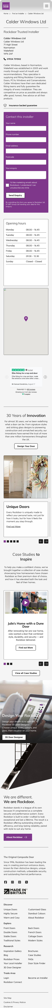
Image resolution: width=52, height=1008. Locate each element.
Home (6, 14)
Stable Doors (10, 936)
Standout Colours (36, 913)
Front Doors (9, 928)
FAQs (30, 959)
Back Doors (33, 928)
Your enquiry (11, 168)
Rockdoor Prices (11, 959)
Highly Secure (10, 913)
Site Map (7, 998)
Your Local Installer (13, 963)
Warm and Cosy (12, 917)
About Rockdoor (14, 837)
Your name (10, 123)
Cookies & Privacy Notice (15, 1002)
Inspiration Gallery (13, 951)
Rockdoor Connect (13, 982)
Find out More (13, 526)
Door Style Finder (36, 963)
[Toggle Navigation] (46, 6)
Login (6, 978)
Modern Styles (35, 940)
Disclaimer (8, 1006)
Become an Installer (38, 978)
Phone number (12, 134)
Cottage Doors (35, 936)
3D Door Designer (12, 967)
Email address (12, 146)
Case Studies (34, 955)
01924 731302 (14, 59)
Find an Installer (18, 14)
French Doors (34, 932)
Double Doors (10, 932)
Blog (6, 955)
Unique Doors (10, 909)
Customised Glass (37, 909)
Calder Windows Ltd (36, 14)
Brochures (33, 951)
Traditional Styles (12, 940)
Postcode (10, 157)
